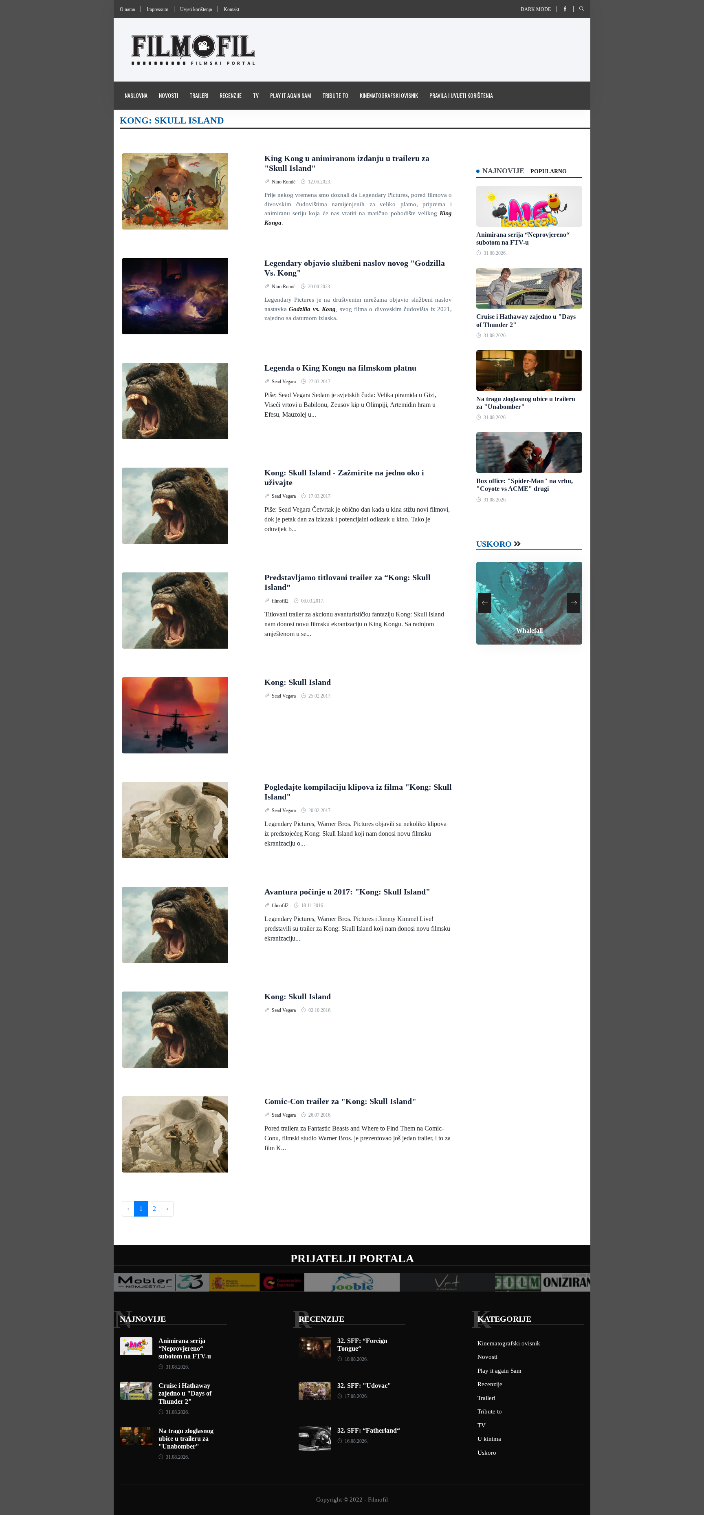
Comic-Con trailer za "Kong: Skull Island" (340, 1101)
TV (256, 95)
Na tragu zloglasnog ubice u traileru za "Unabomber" (185, 1438)
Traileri (198, 95)
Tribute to (335, 95)
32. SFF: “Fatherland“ (368, 1430)
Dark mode (536, 9)
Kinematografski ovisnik (389, 95)
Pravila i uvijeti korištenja (461, 95)
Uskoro (494, 543)
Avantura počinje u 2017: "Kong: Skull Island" (347, 891)
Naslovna (136, 95)
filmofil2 (281, 601)
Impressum (157, 9)
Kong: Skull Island (297, 682)
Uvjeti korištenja (196, 9)
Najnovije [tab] (503, 171)
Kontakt (231, 9)
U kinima (489, 1438)
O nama (127, 9)
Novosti (168, 95)
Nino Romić (284, 182)
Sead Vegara (284, 381)
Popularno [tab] (548, 171)
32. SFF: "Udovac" (364, 1385)
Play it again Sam (290, 95)
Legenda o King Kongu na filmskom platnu (340, 367)
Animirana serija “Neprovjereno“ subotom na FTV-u (184, 1348)
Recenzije (231, 95)
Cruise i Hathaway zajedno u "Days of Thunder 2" (184, 1393)
